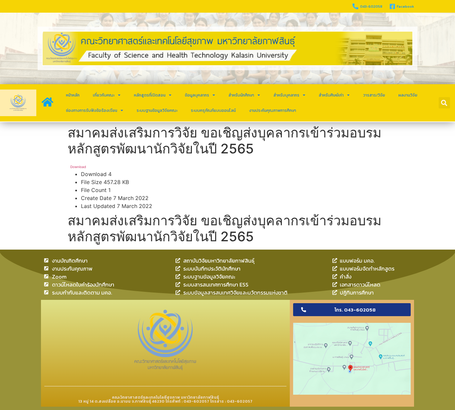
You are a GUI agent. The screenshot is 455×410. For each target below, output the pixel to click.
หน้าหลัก (73, 95)
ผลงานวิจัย (407, 95)
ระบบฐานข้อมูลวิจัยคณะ (157, 110)
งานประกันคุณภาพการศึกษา (272, 110)
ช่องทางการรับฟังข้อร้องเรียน (91, 110)
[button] (444, 102)
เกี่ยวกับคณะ (104, 95)
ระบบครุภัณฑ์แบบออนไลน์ (213, 110)
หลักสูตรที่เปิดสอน (150, 95)
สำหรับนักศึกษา (241, 95)
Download (78, 167)
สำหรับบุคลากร (286, 95)
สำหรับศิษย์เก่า (331, 95)
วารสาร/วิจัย (374, 95)
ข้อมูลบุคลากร (197, 95)
